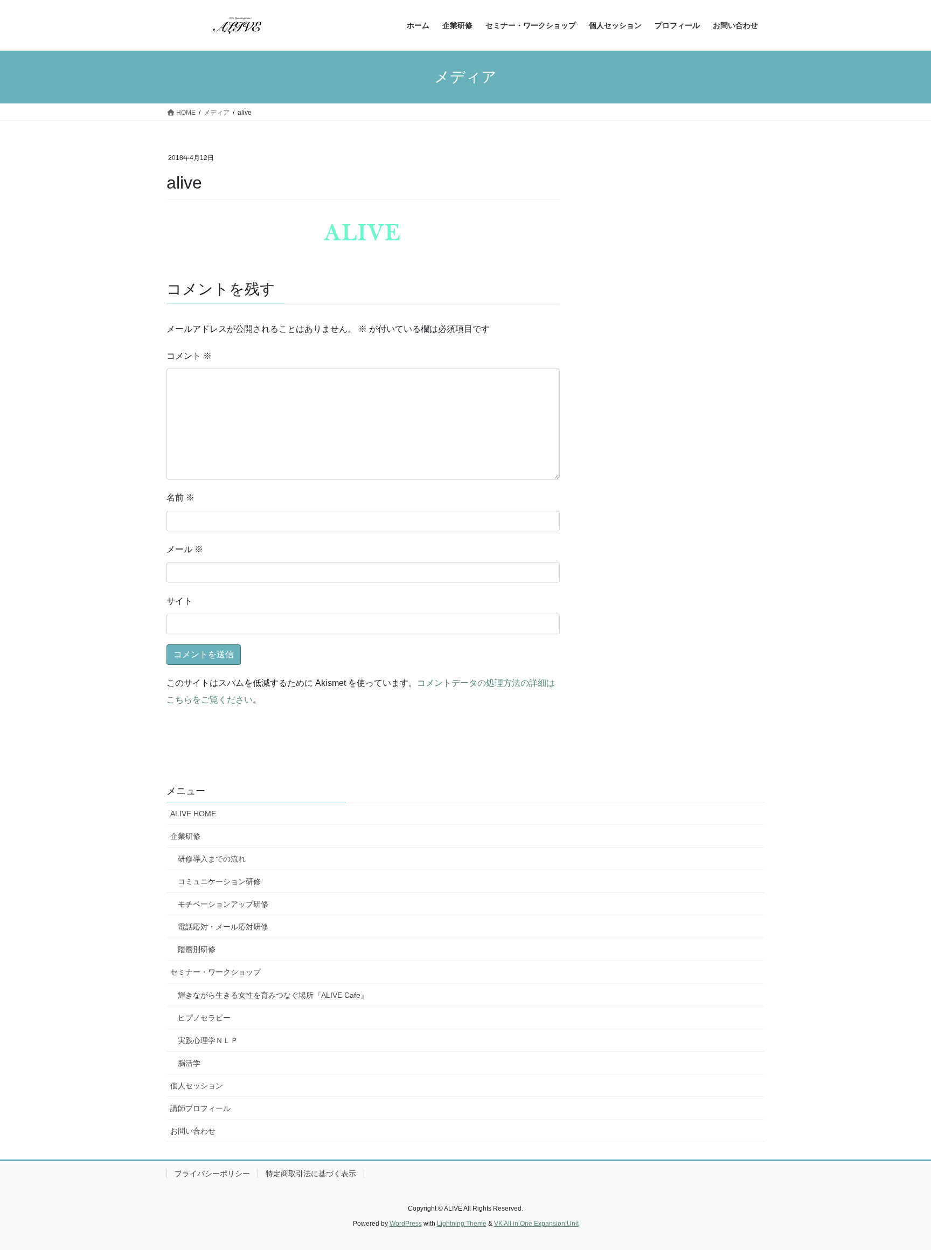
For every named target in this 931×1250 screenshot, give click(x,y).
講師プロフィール (200, 1108)
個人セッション (196, 1085)
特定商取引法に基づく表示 (311, 1173)
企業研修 (185, 836)
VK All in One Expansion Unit (536, 1223)
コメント (189, 355)
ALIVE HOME (193, 813)
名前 (180, 497)
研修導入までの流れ (212, 859)
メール (184, 549)
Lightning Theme (462, 1223)
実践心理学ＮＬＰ (208, 1040)
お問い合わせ (193, 1131)
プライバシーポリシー (212, 1173)
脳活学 (189, 1063)
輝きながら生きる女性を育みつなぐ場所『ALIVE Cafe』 (273, 995)
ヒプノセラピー (204, 1017)
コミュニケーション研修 (219, 881)
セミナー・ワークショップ (215, 972)
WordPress (406, 1223)
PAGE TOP (899, 1202)
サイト (179, 601)
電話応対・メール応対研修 (223, 926)
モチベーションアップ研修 (223, 904)
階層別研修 (197, 949)
